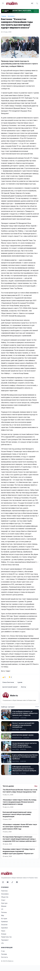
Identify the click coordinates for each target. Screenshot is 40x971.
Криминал (4, 921)
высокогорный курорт (10, 687)
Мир (2, 915)
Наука (3, 931)
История (4, 918)
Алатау (23, 687)
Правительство (6, 937)
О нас (3, 951)
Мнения (3, 906)
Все (36, 786)
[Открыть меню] (3, 3)
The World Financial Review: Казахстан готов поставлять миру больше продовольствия (20, 791)
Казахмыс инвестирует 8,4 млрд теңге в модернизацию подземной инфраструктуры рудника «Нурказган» (19, 851)
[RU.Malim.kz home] (11, 3)
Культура (4, 903)
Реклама (4, 954)
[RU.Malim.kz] (20, 873)
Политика (4, 891)
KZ (32, 3)
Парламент (5, 940)
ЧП (2, 909)
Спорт (3, 900)
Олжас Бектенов (8, 682)
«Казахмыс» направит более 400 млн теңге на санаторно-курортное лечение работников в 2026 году (20, 826)
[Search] (37, 3)
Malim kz (14, 695)
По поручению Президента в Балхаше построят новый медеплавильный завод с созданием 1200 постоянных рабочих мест (19, 839)
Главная (3, 16)
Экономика (11, 16)
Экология (4, 925)
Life (2, 943)
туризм (19, 682)
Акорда (3, 934)
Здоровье (4, 928)
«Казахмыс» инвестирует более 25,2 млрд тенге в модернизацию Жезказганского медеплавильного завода (19, 802)
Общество (4, 897)
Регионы (4, 912)
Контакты (4, 957)
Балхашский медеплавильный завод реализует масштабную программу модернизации (17, 814)
